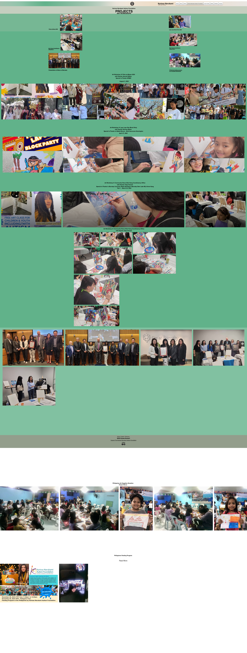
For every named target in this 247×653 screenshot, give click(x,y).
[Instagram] (124, 444)
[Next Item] (243, 101)
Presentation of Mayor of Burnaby (58, 70)
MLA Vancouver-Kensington (134, 131)
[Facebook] (122, 444)
